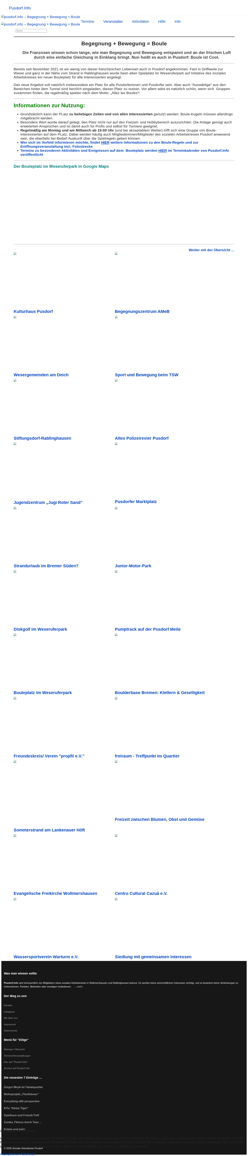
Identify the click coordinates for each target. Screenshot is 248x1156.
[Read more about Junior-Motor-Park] (165, 535)
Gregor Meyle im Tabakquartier (23, 1087)
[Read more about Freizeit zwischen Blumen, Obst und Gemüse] (165, 788)
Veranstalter (113, 21)
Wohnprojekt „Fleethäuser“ (21, 1094)
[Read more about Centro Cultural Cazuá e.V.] (165, 862)
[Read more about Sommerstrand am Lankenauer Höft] (64, 794)
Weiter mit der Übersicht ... (211, 250)
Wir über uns (11, 1018)
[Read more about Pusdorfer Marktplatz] (165, 470)
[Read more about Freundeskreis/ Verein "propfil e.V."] (64, 725)
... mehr (78, 986)
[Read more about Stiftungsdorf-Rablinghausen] (64, 407)
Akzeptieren (9, 1154)
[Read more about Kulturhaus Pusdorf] (64, 280)
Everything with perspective (21, 1101)
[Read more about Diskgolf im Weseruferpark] (64, 598)
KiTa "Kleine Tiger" (16, 1108)
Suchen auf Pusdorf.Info (17, 1068)
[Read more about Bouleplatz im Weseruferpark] (64, 661)
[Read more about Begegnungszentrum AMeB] (165, 280)
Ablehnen (27, 1154)
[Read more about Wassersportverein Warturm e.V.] (64, 926)
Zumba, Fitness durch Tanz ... (22, 1122)
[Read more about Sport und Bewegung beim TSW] (165, 344)
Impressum (10, 1024)
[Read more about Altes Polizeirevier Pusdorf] (165, 407)
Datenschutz (10, 1030)
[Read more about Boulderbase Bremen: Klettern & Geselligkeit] (165, 661)
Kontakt (8, 1005)
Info (178, 21)
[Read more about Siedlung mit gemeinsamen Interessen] (165, 926)
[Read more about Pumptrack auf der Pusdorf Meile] (165, 598)
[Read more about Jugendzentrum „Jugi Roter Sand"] (64, 471)
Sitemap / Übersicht (14, 1049)
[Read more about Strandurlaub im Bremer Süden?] (64, 535)
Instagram (9, 1011)
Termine (87, 21)
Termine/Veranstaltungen (17, 1055)
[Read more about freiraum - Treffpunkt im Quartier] (165, 725)
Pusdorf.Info (20, 8)
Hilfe (162, 21)
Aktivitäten (140, 21)
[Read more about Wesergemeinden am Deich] (64, 344)
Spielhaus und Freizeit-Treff (21, 1115)
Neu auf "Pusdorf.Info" (16, 1062)
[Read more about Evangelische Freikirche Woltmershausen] (64, 862)
